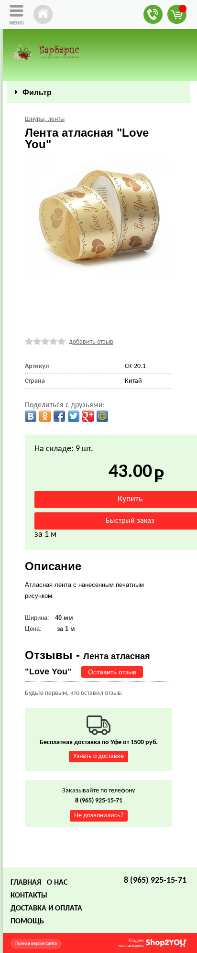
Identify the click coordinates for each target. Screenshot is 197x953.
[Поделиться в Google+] (88, 416)
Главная (26, 883)
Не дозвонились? (98, 815)
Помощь (27, 921)
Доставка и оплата (46, 908)
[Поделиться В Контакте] (30, 416)
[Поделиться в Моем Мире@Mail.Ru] (102, 416)
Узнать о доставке (98, 756)
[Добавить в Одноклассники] (45, 416)
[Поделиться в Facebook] (59, 416)
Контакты (29, 895)
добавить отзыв (91, 342)
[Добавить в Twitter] (73, 416)
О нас (57, 883)
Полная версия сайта (36, 943)
